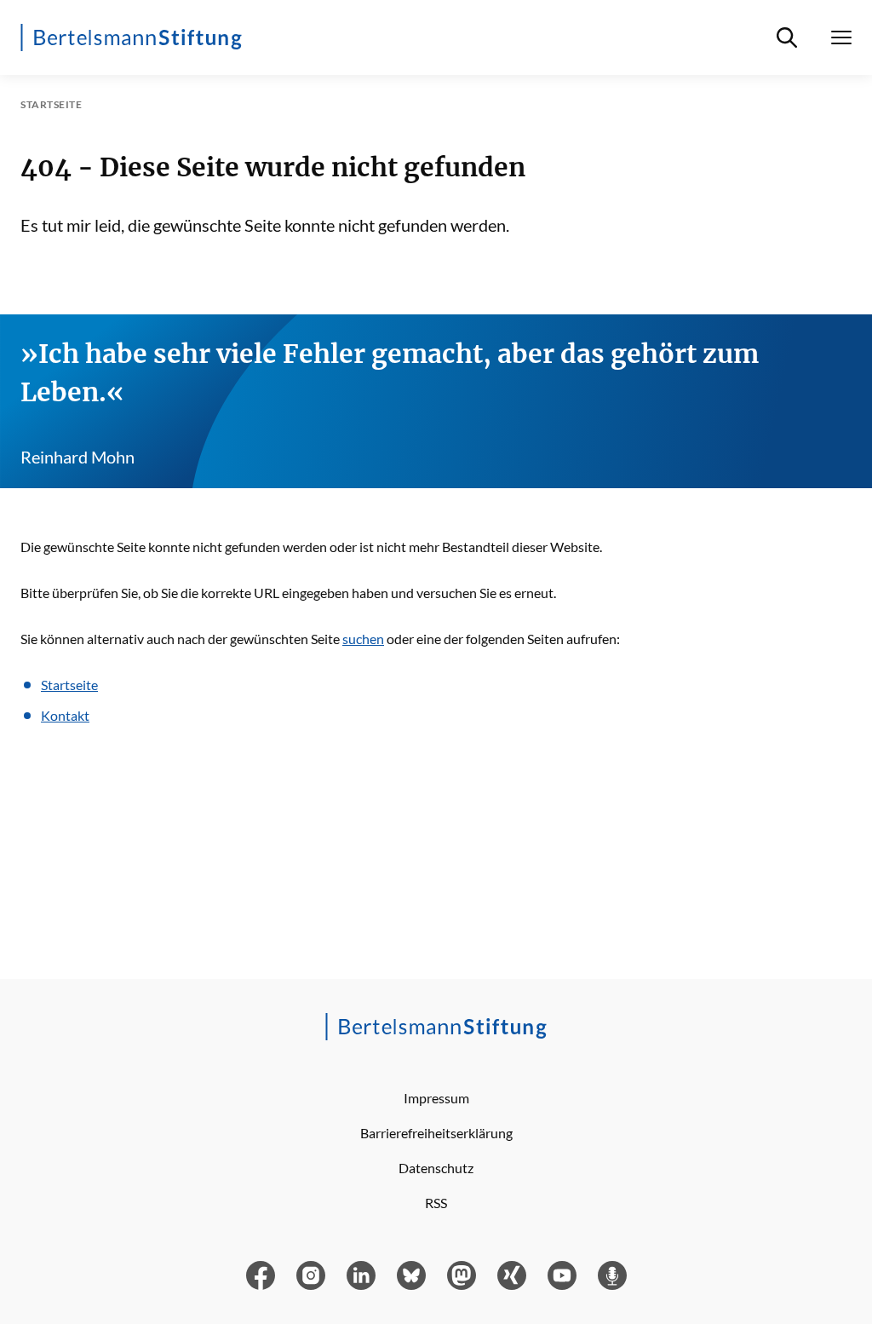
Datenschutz (436, 1168)
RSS (436, 1202)
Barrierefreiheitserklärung (436, 1133)
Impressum (436, 1098)
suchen (363, 638)
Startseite (69, 684)
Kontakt (65, 715)
